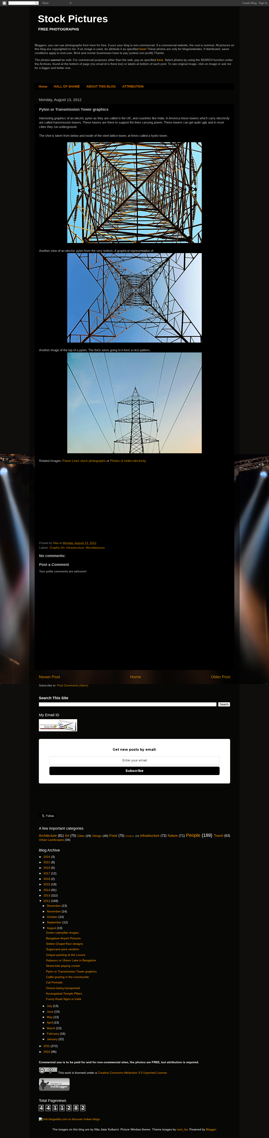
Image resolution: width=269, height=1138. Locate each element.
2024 (47, 856)
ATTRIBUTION (133, 86)
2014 (47, 890)
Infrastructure (75, 547)
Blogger (211, 1129)
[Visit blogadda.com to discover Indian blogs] (69, 1119)
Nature (173, 835)
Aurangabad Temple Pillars (64, 993)
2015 (47, 884)
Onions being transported (63, 988)
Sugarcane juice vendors (62, 949)
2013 (47, 895)
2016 (47, 878)
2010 (47, 1051)
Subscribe (134, 771)
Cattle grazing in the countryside (67, 977)
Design (97, 835)
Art (67, 835)
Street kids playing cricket (63, 965)
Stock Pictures (73, 18)
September (54, 922)
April (50, 1022)
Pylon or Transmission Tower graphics (71, 971)
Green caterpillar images (62, 932)
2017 (47, 873)
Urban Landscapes (51, 839)
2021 (47, 862)
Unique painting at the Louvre (65, 955)
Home (43, 86)
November (54, 911)
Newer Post (49, 677)
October (52, 917)
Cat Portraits (54, 982)
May (50, 1017)
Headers (129, 836)
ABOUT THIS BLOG (101, 86)
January (52, 1039)
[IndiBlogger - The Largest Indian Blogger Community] (54, 1090)
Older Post (220, 677)
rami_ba (182, 1129)
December (54, 905)
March (51, 1028)
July (50, 1006)
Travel (218, 835)
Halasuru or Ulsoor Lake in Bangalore (71, 960)
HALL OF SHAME (67, 86)
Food (113, 835)
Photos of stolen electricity (128, 461)
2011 (47, 1046)
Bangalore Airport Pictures (63, 938)
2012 (47, 901)
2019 (47, 867)
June (50, 1011)
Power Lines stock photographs (84, 461)
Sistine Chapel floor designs (64, 943)
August (52, 928)
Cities (81, 835)
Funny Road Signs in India (63, 999)
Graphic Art (57, 547)
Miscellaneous (95, 547)
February (53, 1033)
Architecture (48, 835)
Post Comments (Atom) (72, 685)
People (193, 835)
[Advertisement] (70, 498)
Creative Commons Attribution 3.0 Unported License (132, 1072)
